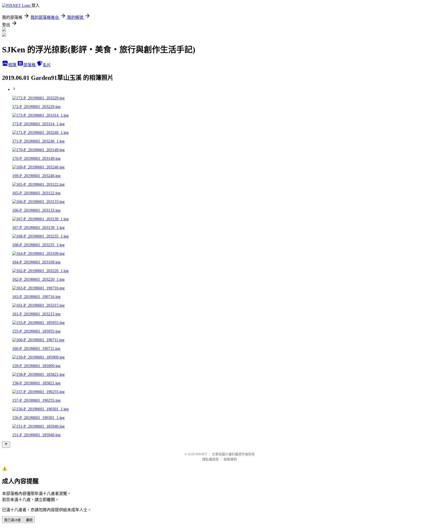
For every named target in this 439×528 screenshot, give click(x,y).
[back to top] (6, 444)
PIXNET (201, 454)
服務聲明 (230, 459)
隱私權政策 (210, 459)
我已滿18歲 (12, 520)
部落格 (30, 65)
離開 (29, 520)
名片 (47, 65)
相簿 (12, 65)
